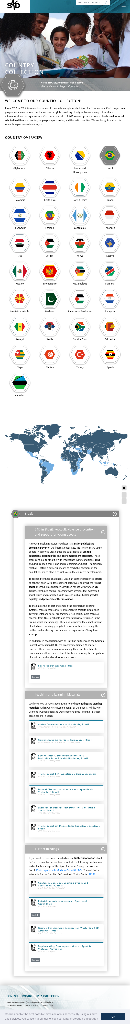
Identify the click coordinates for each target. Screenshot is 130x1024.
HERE (92, 874)
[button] (81, 1018)
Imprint (27, 996)
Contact (12, 996)
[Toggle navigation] (123, 6)
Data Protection (47, 996)
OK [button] (113, 1016)
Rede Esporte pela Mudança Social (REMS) (59, 870)
